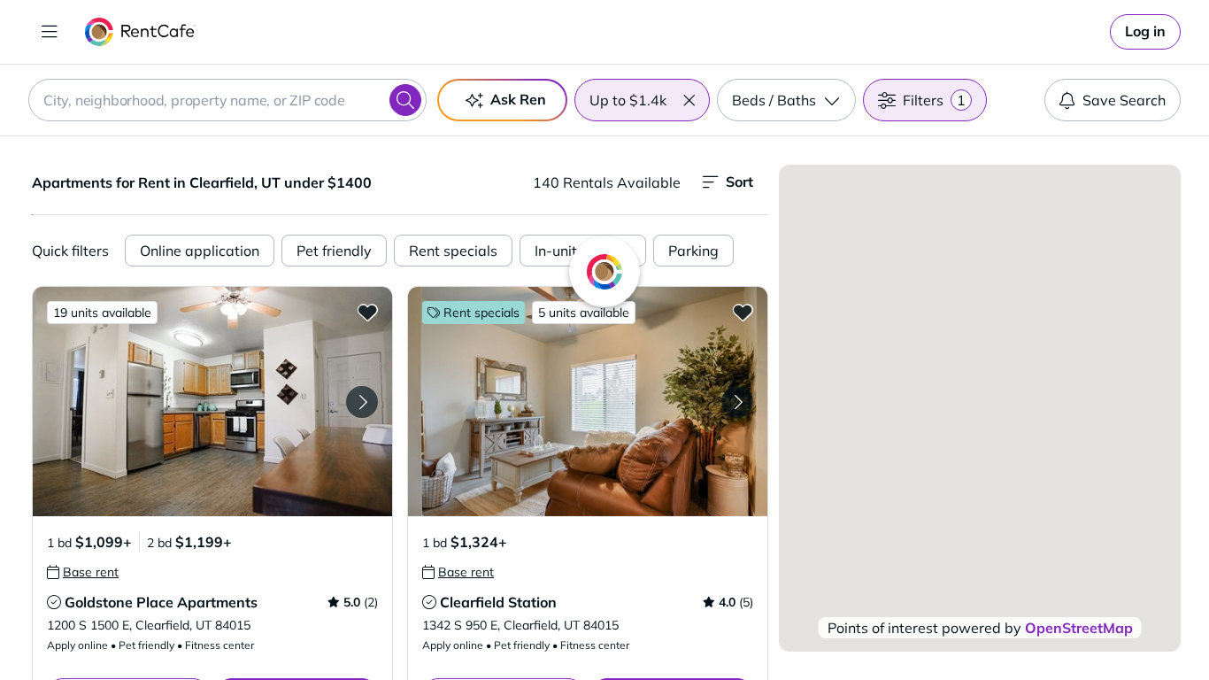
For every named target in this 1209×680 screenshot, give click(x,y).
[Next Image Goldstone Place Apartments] (362, 402)
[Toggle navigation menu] (49, 32)
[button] (689, 100)
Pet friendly (334, 250)
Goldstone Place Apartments (161, 602)
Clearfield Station (498, 602)
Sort (739, 181)
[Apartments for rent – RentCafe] (140, 32)
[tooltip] (83, 572)
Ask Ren (518, 99)
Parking (693, 250)
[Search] (405, 100)
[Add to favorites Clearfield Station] (743, 312)
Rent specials (453, 250)
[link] (1145, 32)
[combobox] (227, 100)
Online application (199, 250)
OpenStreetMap (1079, 628)
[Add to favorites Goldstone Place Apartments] (367, 312)
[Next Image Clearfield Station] (737, 402)
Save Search (1124, 100)
